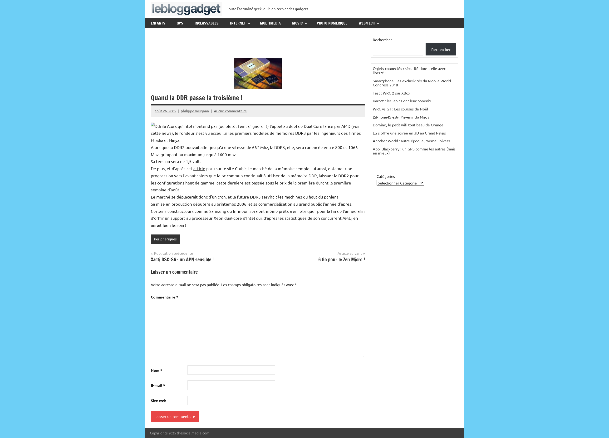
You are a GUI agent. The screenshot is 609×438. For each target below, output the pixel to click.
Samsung (217, 211)
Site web (159, 400)
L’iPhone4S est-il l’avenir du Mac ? (401, 116)
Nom (156, 370)
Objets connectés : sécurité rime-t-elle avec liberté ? (409, 70)
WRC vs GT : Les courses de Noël (400, 108)
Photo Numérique (332, 23)
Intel (187, 126)
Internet (238, 23)
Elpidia (157, 140)
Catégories (386, 176)
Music (297, 23)
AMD (347, 217)
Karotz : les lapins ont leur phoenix (402, 100)
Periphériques (165, 239)
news (167, 132)
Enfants (158, 23)
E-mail (158, 385)
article (199, 168)
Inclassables (207, 23)
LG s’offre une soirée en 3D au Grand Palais (409, 132)
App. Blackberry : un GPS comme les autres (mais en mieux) (414, 150)
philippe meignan (195, 111)
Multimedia (270, 23)
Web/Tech (367, 23)
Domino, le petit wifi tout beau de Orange (408, 124)
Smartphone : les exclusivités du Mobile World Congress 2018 (412, 82)
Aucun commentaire (230, 111)
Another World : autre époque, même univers (411, 140)
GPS (180, 23)
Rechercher (382, 39)
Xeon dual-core (228, 217)
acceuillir (219, 132)
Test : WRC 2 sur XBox (391, 92)
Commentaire (164, 296)
